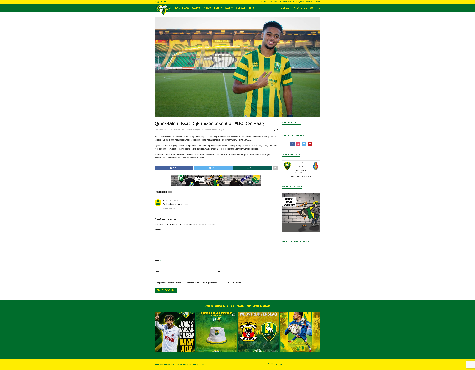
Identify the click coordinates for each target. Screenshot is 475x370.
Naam (158, 260)
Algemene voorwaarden (269, 2)
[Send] (252, 168)
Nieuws (185, 8)
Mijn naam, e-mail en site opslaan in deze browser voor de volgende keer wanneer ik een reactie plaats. (199, 283)
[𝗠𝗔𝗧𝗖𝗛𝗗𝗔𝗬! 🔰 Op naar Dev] (300, 332)
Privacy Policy (299, 2)
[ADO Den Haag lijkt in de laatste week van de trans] (175, 332)
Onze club (240, 8)
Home (177, 8)
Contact (317, 2)
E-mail (158, 272)
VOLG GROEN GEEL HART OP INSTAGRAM (237, 306)
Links (251, 8)
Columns (196, 8)
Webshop (229, 8)
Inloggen (286, 8)
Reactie (158, 229)
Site (219, 272)
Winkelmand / (305, 8)
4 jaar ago (176, 201)
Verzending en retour (286, 2)
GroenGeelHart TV (213, 8)
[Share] (174, 168)
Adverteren (309, 2)
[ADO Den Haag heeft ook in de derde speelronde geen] (258, 332)
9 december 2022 (161, 130)
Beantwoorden (170, 208)
